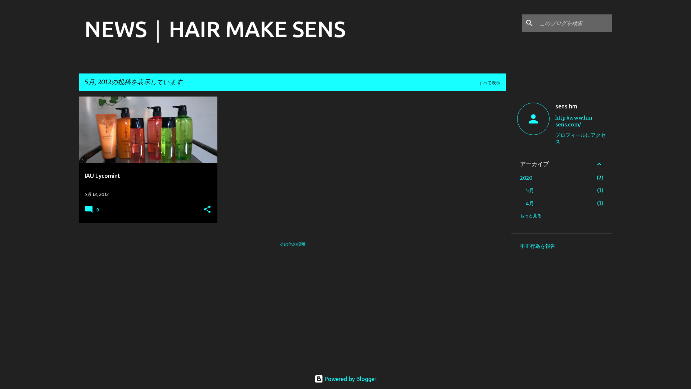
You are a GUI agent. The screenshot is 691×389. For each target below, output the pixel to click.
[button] (207, 210)
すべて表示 (489, 82)
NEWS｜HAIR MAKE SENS (215, 28)
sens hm (566, 106)
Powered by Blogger (349, 379)
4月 (530, 203)
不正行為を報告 (537, 246)
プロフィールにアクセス (580, 138)
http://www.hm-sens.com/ (575, 121)
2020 (526, 178)
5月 (530, 190)
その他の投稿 (293, 244)
